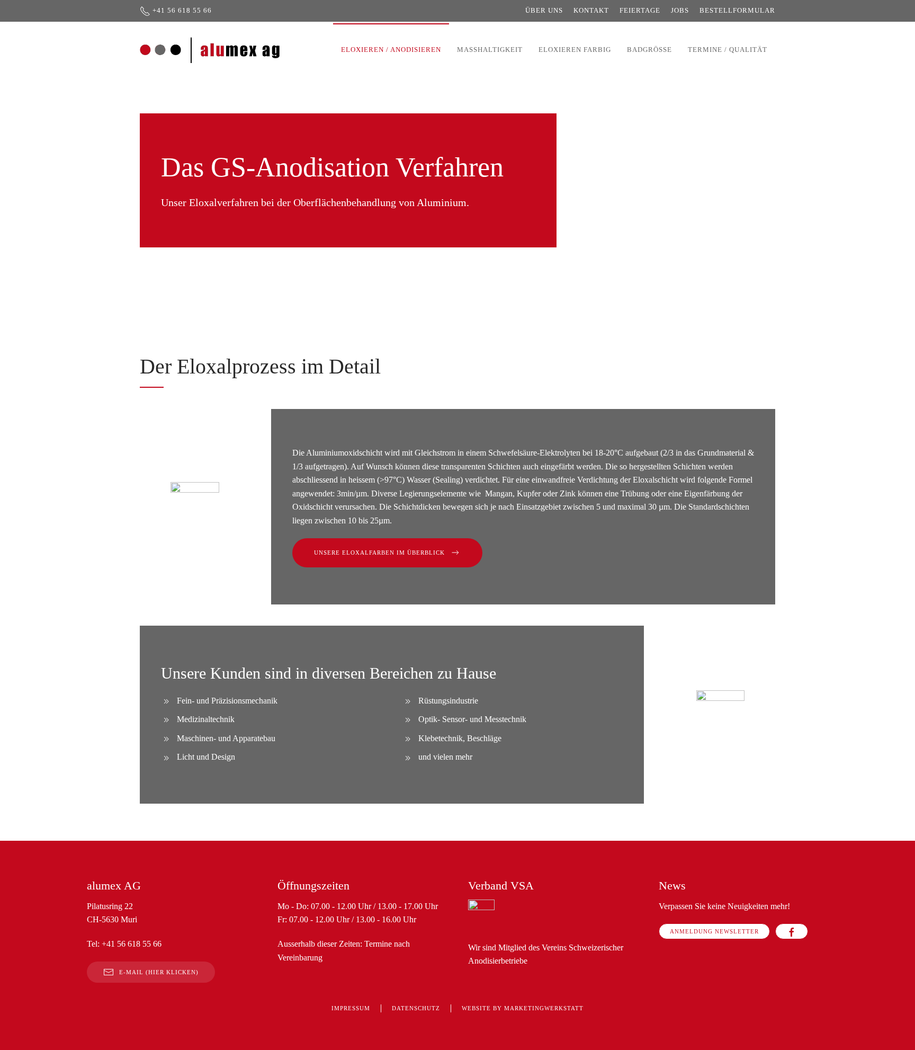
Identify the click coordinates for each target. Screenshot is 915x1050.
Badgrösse (649, 50)
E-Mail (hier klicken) (159, 972)
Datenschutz (416, 1008)
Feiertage (640, 10)
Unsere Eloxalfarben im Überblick (379, 552)
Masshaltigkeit (490, 50)
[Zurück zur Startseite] (210, 49)
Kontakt (591, 10)
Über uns (544, 10)
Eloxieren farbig (575, 50)
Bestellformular (737, 10)
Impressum (350, 1008)
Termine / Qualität (727, 50)
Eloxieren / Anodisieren (391, 50)
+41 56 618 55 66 (182, 10)
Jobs (680, 10)
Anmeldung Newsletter (714, 931)
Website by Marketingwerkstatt (523, 1008)
